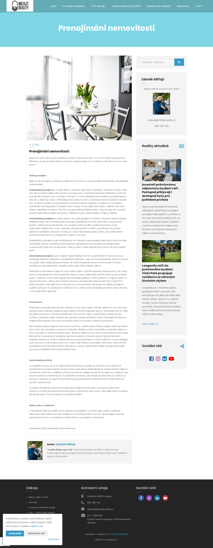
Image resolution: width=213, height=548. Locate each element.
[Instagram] (158, 359)
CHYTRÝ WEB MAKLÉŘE (117, 534)
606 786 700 (93, 502)
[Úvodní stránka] (19, 6)
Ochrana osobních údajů (42, 507)
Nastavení (53, 539)
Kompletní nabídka (74, 6)
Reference (183, 6)
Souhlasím (15, 533)
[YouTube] (171, 359)
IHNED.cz (154, 324)
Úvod (53, 6)
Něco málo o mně (38, 497)
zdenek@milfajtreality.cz (100, 509)
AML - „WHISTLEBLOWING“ (42, 512)
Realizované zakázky (158, 6)
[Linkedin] (164, 359)
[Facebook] (151, 359)
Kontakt (33, 502)
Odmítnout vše (36, 533)
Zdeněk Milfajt (65, 444)
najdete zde (36, 526)
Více (198, 6)
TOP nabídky (98, 6)
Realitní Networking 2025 (126, 6)
